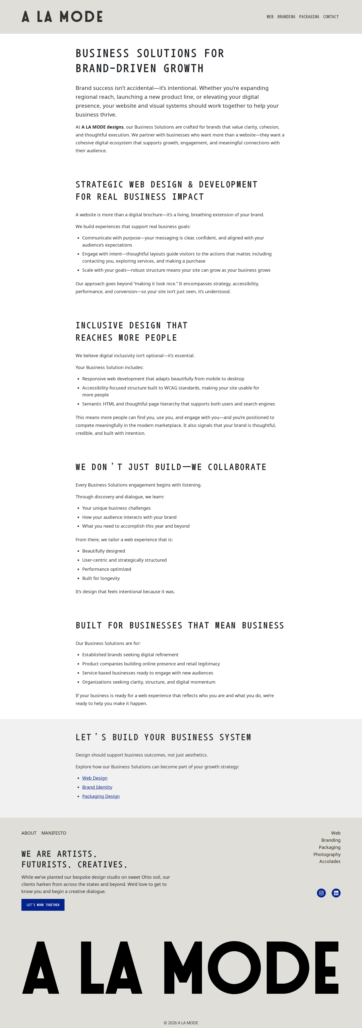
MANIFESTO (53, 833)
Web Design (94, 778)
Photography (327, 854)
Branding (286, 17)
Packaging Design (101, 796)
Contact (331, 17)
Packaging (309, 17)
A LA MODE (62, 17)
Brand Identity (97, 787)
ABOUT (28, 833)
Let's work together (43, 905)
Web (270, 17)
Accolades (330, 861)
